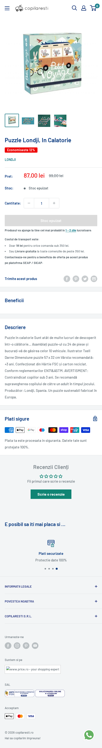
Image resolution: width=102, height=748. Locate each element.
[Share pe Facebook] (67, 278)
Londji (10, 160)
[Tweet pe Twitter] (85, 278)
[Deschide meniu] (7, 8)
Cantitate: (13, 203)
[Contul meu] (83, 8)
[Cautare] (74, 8)
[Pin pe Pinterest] (76, 278)
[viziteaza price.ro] (33, 668)
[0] (93, 8)
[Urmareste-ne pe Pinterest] (26, 645)
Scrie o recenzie (51, 494)
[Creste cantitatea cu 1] (54, 203)
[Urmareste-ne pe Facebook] (8, 645)
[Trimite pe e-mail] (94, 278)
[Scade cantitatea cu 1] (29, 203)
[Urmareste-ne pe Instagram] (17, 645)
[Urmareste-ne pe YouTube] (35, 645)
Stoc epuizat (51, 220)
